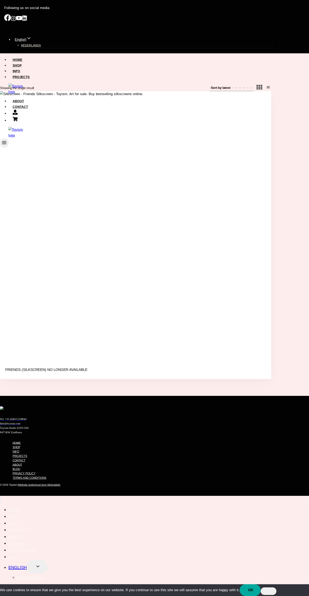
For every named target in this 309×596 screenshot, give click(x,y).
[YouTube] (19, 20)
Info (16, 71)
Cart (14, 556)
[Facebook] (7, 20)
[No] (268, 591)
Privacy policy (24, 473)
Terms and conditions (29, 477)
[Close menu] (0, 500)
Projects (21, 77)
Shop (17, 65)
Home (17, 60)
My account (22, 550)
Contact (20, 107)
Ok (250, 590)
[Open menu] (4, 143)
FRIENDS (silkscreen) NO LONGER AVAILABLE (46, 370)
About (18, 101)
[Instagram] (13, 20)
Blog (16, 469)
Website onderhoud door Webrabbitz (39, 484)
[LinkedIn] (24, 20)
